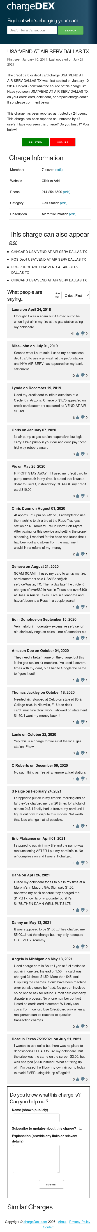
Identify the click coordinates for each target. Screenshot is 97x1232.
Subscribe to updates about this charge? (44, 1128)
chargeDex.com (35, 1221)
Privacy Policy (79, 1221)
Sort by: (57, 295)
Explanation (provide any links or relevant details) (44, 1138)
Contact (48, 1227)
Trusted (35, 142)
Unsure (63, 142)
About (62, 1221)
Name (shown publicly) (30, 1109)
